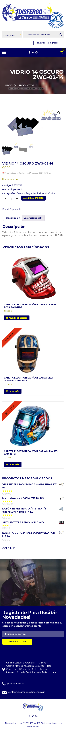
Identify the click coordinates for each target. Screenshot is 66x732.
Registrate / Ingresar (47, 43)
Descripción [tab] (13, 218)
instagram (36, 52)
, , (28, 193)
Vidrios (51, 193)
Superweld (16, 189)
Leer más (13, 391)
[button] (59, 112)
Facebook (29, 52)
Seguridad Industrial (36, 193)
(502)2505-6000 (15, 683)
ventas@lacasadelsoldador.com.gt (26, 692)
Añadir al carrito (33, 198)
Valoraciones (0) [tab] (33, 218)
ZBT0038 (12, 185)
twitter (33, 52)
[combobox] (12, 34)
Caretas (20, 193)
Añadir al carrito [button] (17, 318)
